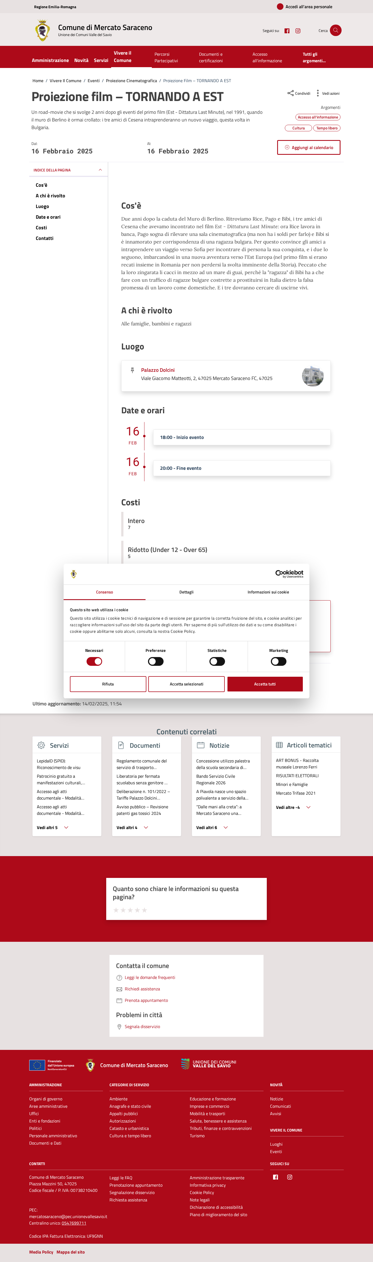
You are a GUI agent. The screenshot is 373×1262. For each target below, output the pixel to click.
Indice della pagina (52, 170)
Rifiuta (108, 684)
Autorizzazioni (122, 1121)
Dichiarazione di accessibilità (216, 1207)
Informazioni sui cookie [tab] (268, 592)
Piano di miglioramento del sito (218, 1214)
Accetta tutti (265, 684)
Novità (81, 60)
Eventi (276, 1151)
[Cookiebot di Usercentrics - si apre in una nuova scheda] (279, 574)
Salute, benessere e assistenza (218, 1121)
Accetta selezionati (186, 684)
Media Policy (41, 1252)
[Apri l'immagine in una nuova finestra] (226, 183)
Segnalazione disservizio (132, 1192)
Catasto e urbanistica (129, 1128)
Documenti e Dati (45, 1143)
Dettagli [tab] (186, 592)
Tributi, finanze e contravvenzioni (221, 1128)
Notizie (276, 1098)
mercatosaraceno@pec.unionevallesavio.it (68, 1216)
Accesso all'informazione (267, 57)
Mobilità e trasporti (207, 1113)
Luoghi (276, 1144)
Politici (35, 1128)
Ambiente (118, 1098)
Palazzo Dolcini (158, 369)
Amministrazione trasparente (217, 1177)
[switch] (156, 661)
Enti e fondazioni (44, 1121)
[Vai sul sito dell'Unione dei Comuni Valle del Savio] (208, 1064)
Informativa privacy (208, 1185)
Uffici (34, 1113)
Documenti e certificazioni (211, 57)
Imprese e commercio (209, 1106)
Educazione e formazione (213, 1098)
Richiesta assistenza (128, 1199)
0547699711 (74, 1223)
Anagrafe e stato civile (130, 1106)
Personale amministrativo (53, 1135)
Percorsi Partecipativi (166, 57)
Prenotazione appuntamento (135, 1185)
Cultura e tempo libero (130, 1135)
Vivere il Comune (122, 56)
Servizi (101, 60)
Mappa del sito (71, 1252)
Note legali (200, 1199)
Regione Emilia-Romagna (55, 7)
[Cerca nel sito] (336, 30)
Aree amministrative (48, 1106)
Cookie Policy (202, 1192)
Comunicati (280, 1106)
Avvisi (275, 1113)
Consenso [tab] (104, 592)
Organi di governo (45, 1098)
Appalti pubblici (123, 1113)
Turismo (197, 1135)
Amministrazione (50, 60)
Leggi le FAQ (120, 1177)
